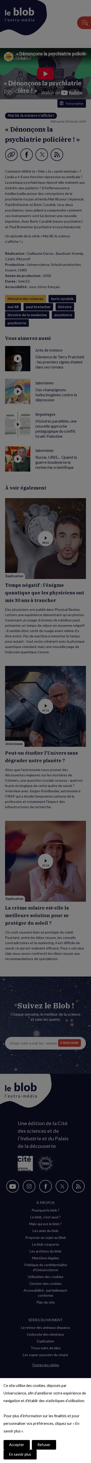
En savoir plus (20, 1454)
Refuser (44, 1445)
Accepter (16, 1445)
